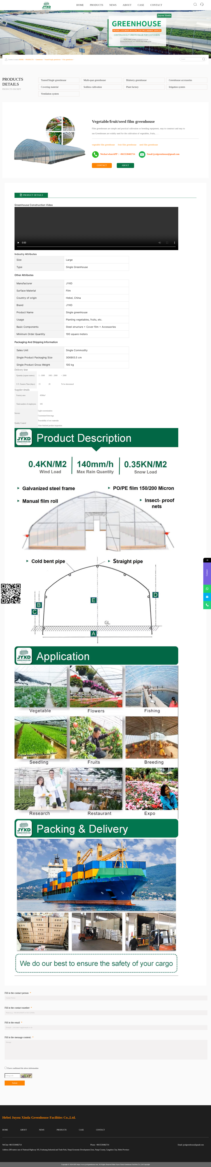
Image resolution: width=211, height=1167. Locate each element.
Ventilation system (50, 93)
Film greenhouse (67, 59)
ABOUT (127, 5)
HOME (80, 5)
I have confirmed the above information (22, 1068)
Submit (14, 1083)
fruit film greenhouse (127, 145)
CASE (141, 5)
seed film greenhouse (148, 145)
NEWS (112, 5)
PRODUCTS (96, 5)
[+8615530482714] (207, 605)
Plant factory (132, 87)
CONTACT (156, 5)
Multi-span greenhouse (95, 80)
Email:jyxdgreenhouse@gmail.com (163, 154)
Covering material (49, 87)
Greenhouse (39, 59)
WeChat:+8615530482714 (12, 1145)
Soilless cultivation (93, 87)
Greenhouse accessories (180, 80)
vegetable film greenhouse (103, 145)
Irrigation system (177, 87)
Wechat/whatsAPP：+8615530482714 (117, 154)
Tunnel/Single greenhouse (52, 59)
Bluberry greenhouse (136, 80)
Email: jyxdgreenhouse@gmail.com (191, 1145)
